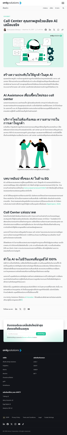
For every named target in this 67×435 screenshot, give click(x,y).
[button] (63, 3)
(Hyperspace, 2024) (53, 204)
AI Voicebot (29, 297)
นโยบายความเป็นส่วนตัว (27, 337)
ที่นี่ (22, 300)
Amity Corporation (13, 431)
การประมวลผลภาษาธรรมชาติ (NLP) (34, 188)
